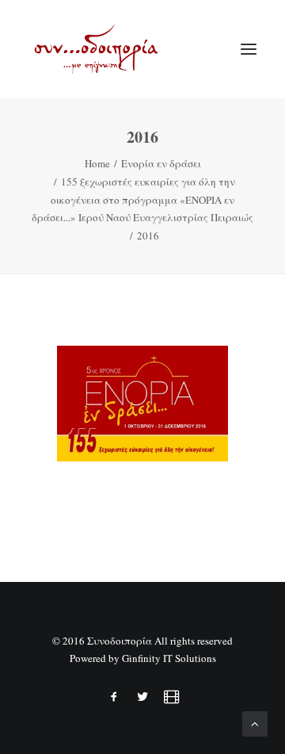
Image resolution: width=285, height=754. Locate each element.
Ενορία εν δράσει (161, 163)
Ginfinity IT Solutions (169, 658)
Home (97, 163)
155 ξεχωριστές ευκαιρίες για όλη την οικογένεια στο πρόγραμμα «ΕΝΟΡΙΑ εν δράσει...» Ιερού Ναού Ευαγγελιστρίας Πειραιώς (142, 199)
